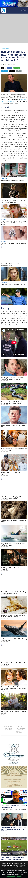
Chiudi (19, 876)
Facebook (9, 68)
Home (3, 48)
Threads (13, 70)
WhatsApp (17, 68)
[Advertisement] (14, 28)
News (7, 48)
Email (19, 70)
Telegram (5, 70)
